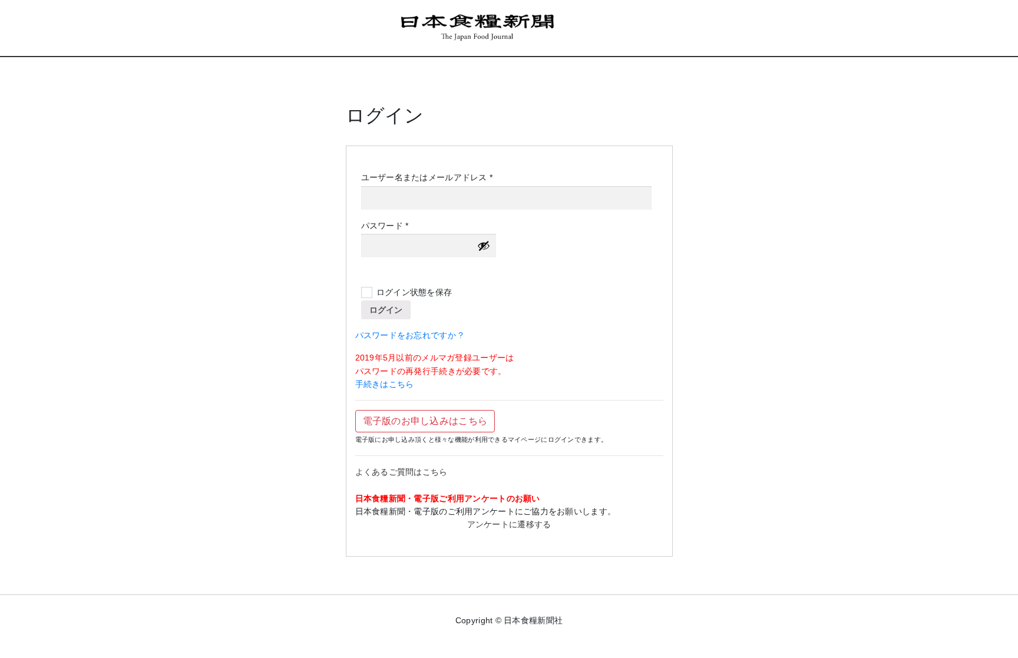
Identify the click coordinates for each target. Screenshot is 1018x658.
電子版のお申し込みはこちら (425, 421)
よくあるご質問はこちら (401, 472)
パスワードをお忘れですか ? (409, 335)
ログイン (385, 310)
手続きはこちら (384, 384)
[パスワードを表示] (483, 245)
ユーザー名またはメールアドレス (431, 178)
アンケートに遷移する (509, 524)
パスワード (389, 226)
